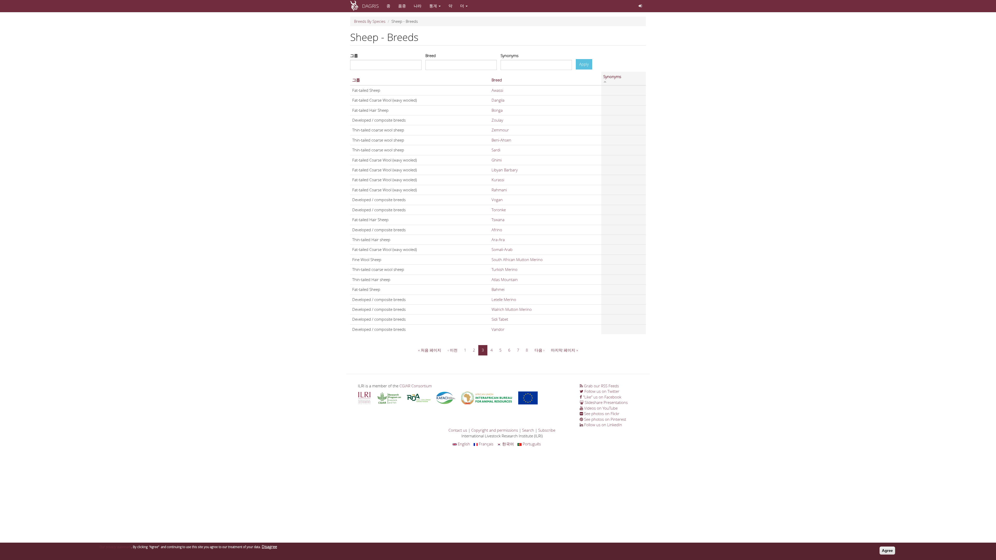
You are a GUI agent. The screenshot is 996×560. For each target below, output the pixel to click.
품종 (402, 5)
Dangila (498, 100)
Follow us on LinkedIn (602, 424)
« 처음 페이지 (429, 350)
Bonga (497, 110)
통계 (433, 5)
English (463, 443)
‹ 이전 (453, 350)
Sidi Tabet (500, 319)
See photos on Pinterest (604, 419)
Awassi (497, 90)
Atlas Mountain (505, 279)
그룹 (354, 55)
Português (531, 443)
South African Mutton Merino (517, 259)
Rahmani (499, 189)
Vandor (498, 329)
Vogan (497, 199)
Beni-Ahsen (501, 140)
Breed (430, 55)
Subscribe (546, 430)
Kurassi (498, 179)
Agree (887, 550)
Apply (584, 64)
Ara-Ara (498, 239)
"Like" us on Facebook (601, 397)
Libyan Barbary (505, 169)
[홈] (356, 6)
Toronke (499, 209)
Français (485, 443)
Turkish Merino (504, 269)
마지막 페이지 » (564, 350)
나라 (417, 5)
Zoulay (497, 120)
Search (528, 430)
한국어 (507, 443)
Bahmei (498, 289)
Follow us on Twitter (601, 391)
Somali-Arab (502, 249)
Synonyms (509, 55)
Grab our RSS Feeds (601, 385)
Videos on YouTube (600, 408)
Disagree (269, 546)
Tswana (498, 219)
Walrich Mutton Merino (512, 309)
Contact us (457, 430)
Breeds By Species (369, 21)
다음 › (539, 350)
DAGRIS (370, 6)
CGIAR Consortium (415, 385)
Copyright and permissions (494, 430)
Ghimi (497, 160)
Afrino (497, 229)
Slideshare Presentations (606, 402)
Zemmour (500, 129)
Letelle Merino (504, 299)
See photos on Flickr (601, 413)
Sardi (496, 149)
